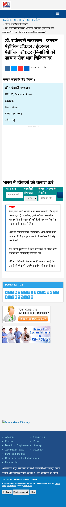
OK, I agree (7, 492)
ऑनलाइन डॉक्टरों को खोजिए (27, 19)
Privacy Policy (11, 485)
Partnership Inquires (15, 453)
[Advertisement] (27, 148)
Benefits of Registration (17, 445)
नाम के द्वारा (11, 188)
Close (33, 492)
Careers (9, 441)
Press (36, 441)
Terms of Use (27, 485)
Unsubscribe (11, 462)
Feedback (38, 449)
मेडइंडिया (6, 19)
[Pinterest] (20, 68)
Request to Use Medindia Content (22, 458)
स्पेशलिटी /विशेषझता (29, 190)
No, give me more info (21, 492)
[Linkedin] (26, 68)
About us (9, 437)
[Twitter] (14, 68)
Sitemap (37, 445)
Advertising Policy (14, 449)
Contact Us (39, 437)
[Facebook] (7, 68)
